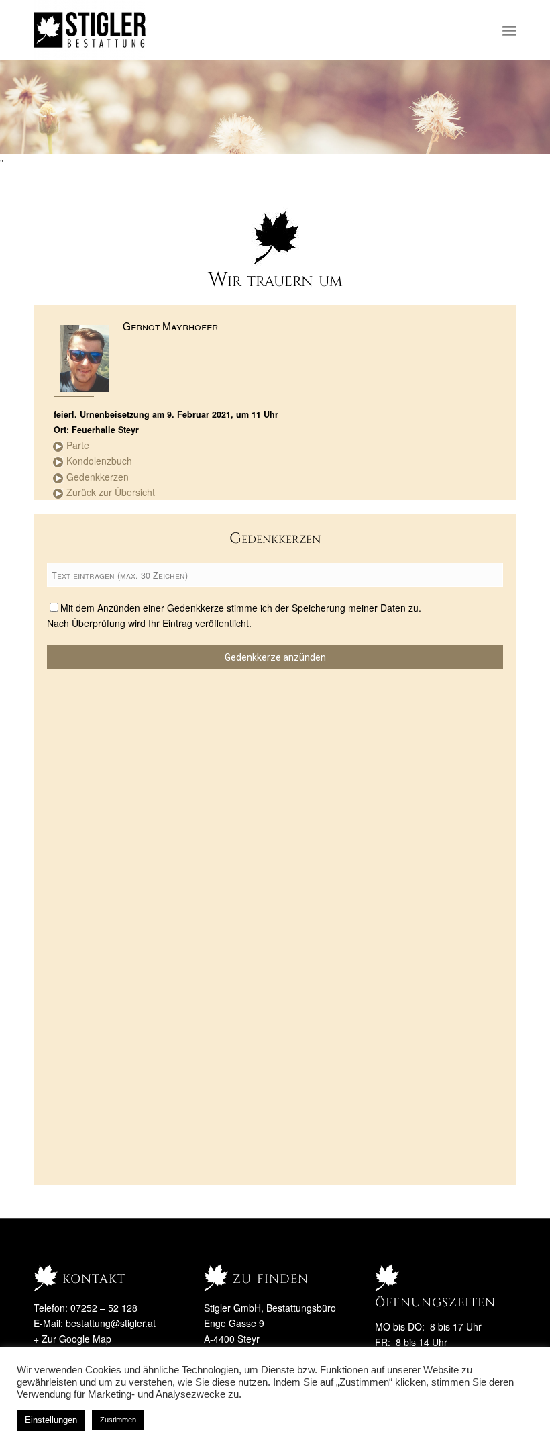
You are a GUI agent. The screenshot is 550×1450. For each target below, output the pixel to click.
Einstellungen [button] (51, 1420)
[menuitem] (509, 30)
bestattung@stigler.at (111, 1323)
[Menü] (509, 30)
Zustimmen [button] (118, 1420)
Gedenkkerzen (97, 476)
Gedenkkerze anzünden (275, 657)
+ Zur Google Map (72, 1338)
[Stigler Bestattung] (90, 30)
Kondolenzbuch (99, 460)
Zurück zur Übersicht (110, 492)
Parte (77, 445)
